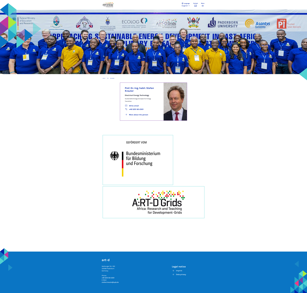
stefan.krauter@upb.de (110, 282)
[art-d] (108, 5)
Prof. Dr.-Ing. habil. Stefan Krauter (139, 89)
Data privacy (181, 274)
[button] (187, 4)
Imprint (179, 271)
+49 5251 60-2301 (108, 278)
